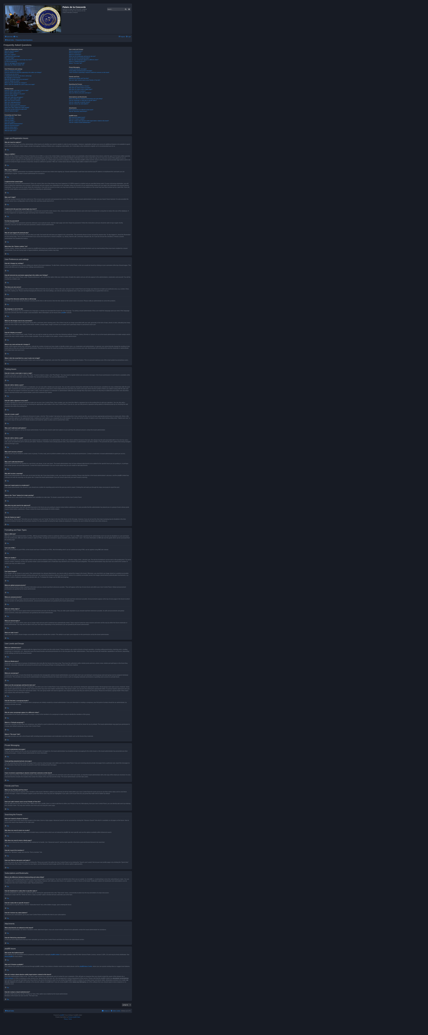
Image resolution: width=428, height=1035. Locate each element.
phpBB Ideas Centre (86, 966)
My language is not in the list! (12, 77)
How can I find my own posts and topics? (80, 92)
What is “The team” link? (75, 63)
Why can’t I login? (9, 58)
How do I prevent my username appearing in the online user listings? (23, 72)
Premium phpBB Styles (74, 1017)
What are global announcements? (14, 123)
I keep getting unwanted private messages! (80, 70)
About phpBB (9, 956)
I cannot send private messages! (78, 69)
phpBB (63, 312)
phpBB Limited (55, 954)
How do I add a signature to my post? (15, 93)
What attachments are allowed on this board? (81, 109)
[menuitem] (15, 36)
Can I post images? (10, 122)
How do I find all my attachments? (78, 111)
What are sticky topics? (11, 127)
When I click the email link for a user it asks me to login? (20, 84)
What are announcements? (12, 125)
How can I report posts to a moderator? (15, 105)
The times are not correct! (12, 74)
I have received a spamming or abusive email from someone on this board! (89, 72)
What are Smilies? (9, 120)
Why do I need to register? (12, 51)
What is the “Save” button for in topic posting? (17, 107)
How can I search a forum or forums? (79, 86)
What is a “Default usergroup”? (77, 61)
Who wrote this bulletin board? (77, 117)
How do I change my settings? (13, 70)
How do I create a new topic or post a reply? (17, 90)
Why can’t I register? (10, 54)
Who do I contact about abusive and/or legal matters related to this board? (89, 120)
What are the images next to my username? (16, 79)
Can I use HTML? (9, 118)
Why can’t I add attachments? (13, 102)
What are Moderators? (75, 52)
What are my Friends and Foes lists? (79, 78)
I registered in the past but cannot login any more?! (18, 59)
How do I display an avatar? (12, 81)
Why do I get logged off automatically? (15, 63)
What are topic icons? (10, 130)
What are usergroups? (75, 54)
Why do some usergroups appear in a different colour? (83, 59)
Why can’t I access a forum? (12, 100)
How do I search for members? (77, 91)
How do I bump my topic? (11, 111)
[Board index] (33, 18)
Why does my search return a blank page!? (80, 89)
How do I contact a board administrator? (80, 122)
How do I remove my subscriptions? (78, 103)
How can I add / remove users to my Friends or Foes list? (84, 80)
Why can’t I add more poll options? (14, 97)
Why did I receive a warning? (12, 104)
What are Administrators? (76, 51)
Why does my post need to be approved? (16, 109)
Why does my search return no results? (80, 87)
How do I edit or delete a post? (13, 92)
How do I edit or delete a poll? (13, 99)
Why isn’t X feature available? (77, 119)
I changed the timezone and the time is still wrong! (18, 76)
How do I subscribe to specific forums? (79, 102)
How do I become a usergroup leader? (79, 58)
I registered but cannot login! (12, 56)
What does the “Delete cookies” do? (14, 64)
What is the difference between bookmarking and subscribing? (86, 98)
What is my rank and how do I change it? (16, 82)
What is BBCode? (9, 116)
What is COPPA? (9, 52)
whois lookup (9, 978)
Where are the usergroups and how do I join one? (82, 56)
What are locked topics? (11, 128)
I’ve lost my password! (11, 61)
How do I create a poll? (11, 95)
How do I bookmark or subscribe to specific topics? (83, 100)
